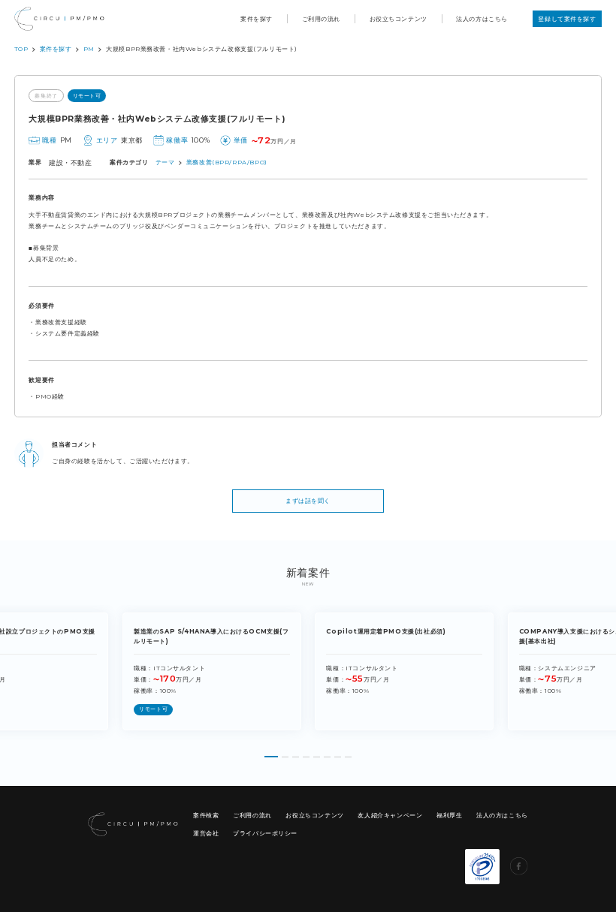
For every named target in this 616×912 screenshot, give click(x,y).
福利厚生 (449, 815)
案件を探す (256, 19)
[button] (271, 754)
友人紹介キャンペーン (390, 815)
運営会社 (206, 833)
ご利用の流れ (321, 19)
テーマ (165, 162)
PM (89, 49)
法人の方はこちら (482, 19)
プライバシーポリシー (265, 833)
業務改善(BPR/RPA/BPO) (226, 162)
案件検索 (206, 815)
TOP (21, 49)
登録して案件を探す (567, 19)
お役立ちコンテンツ (398, 19)
